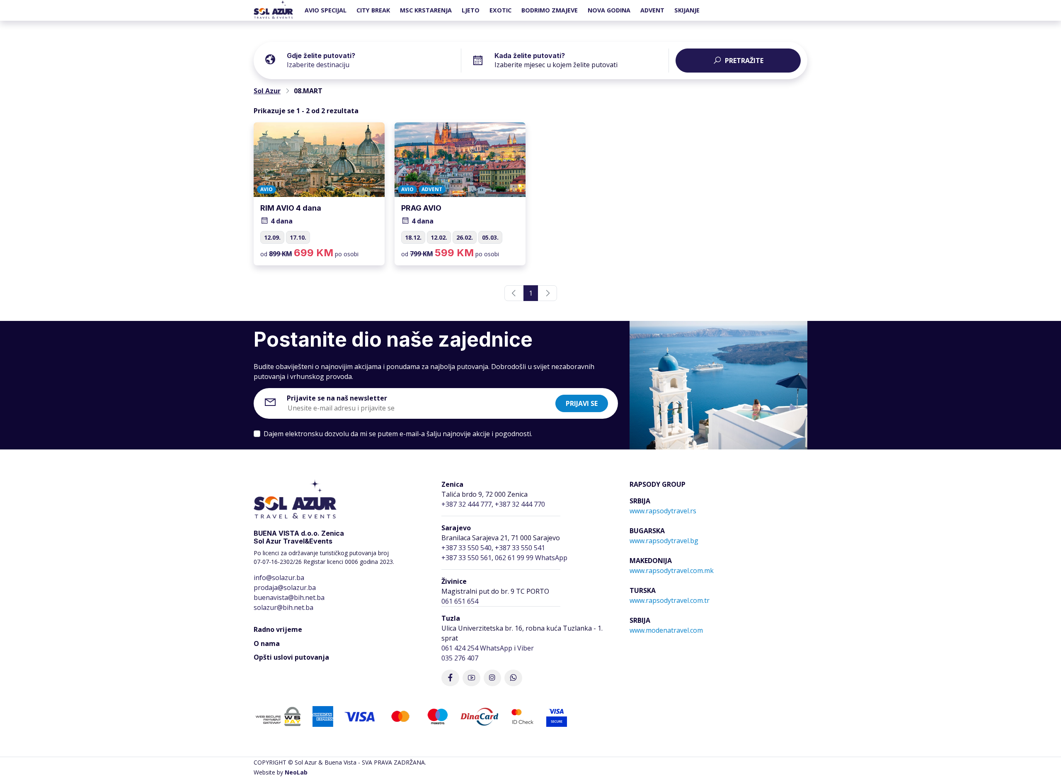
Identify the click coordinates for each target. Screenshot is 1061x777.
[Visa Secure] (556, 715)
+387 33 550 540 (466, 547)
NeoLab (296, 772)
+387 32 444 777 (466, 504)
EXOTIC (500, 10)
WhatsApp (496, 648)
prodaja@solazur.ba (285, 587)
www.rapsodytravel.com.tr (670, 600)
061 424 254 (459, 648)
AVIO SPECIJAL (325, 10)
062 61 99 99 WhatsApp (531, 557)
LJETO (471, 10)
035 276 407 (459, 658)
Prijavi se (582, 403)
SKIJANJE (687, 10)
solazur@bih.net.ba (283, 607)
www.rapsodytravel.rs (663, 510)
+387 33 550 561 (466, 557)
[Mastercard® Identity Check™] (522, 715)
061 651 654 (459, 601)
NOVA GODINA (609, 10)
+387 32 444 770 (520, 504)
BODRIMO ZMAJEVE (549, 10)
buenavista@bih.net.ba (289, 597)
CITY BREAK (373, 10)
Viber (525, 648)
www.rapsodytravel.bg (664, 540)
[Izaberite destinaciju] (374, 59)
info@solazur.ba (279, 577)
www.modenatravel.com (666, 630)
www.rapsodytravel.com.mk (672, 570)
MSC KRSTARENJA (426, 10)
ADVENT (652, 10)
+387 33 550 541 (520, 547)
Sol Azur (267, 90)
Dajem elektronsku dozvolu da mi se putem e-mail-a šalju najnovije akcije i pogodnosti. (398, 433)
